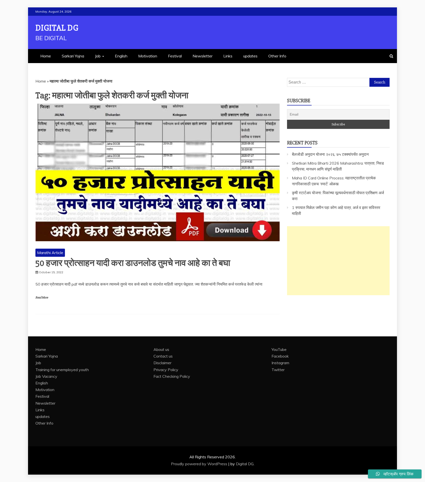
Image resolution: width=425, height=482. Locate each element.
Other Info (277, 55)
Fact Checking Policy (171, 376)
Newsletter (202, 55)
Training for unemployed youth (62, 369)
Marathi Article (50, 252)
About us (161, 349)
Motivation (147, 55)
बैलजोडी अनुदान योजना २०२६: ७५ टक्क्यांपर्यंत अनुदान (330, 154)
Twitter (278, 369)
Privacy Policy (165, 369)
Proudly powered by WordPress (199, 463)
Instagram (280, 362)
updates (250, 55)
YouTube (279, 349)
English (121, 55)
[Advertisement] (338, 260)
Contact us (163, 356)
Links (227, 55)
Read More (41, 297)
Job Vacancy (46, 376)
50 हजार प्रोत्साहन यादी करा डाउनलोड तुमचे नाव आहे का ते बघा (132, 263)
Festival (175, 55)
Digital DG (56, 28)
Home (45, 55)
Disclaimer (162, 362)
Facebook (280, 356)
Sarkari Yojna (73, 55)
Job (98, 55)
